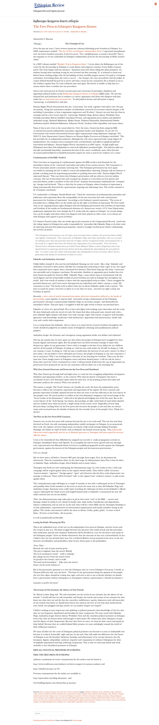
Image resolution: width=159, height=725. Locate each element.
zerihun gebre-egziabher (75, 702)
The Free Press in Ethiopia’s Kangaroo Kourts (64, 27)
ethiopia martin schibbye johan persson (51, 698)
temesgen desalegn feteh (47, 702)
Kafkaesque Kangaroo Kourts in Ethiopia (81, 94)
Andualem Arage (96, 692)
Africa (42, 692)
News (65, 692)
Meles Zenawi (110, 698)
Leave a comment (89, 702)
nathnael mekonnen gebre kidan (73, 700)
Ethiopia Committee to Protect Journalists (81, 696)
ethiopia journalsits (102, 696)
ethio (109, 694)
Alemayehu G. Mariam (78, 32)
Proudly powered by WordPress (43, 720)
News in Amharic (73, 692)
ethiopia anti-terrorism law (58, 696)
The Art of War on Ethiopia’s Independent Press (80, 51)
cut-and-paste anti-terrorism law (56, 99)
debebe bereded (50, 694)
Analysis (47, 692)
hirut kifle (68, 698)
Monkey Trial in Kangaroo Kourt (72, 64)
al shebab (87, 692)
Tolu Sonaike (77, 720)
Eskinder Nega (87, 694)
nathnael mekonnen (54, 700)
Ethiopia (53, 692)
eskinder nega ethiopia (99, 694)
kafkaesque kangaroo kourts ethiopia (84, 698)
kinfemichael (101, 698)
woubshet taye (61, 702)
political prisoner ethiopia (92, 700)
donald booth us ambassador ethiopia (68, 694)
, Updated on (53, 32)
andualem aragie (108, 692)
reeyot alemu (106, 700)
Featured (60, 692)
